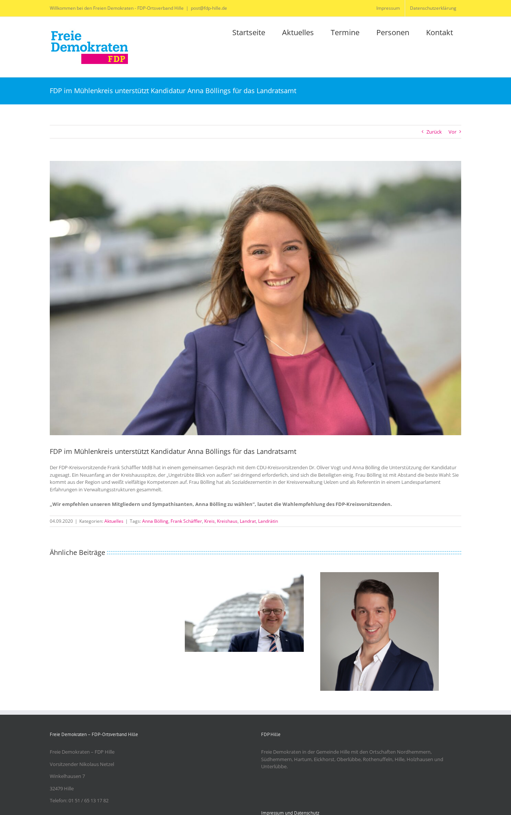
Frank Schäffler (186, 521)
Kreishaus (227, 521)
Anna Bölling (155, 521)
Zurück (434, 131)
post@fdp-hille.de (209, 8)
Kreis (209, 521)
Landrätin (268, 521)
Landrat (248, 521)
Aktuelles (113, 521)
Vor (452, 131)
